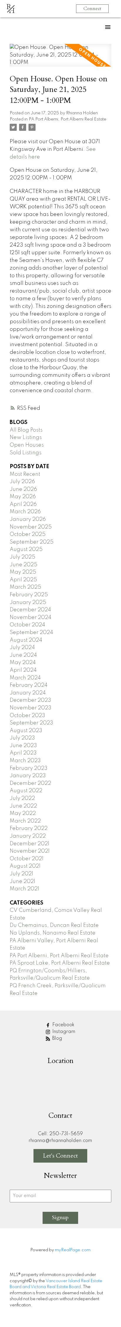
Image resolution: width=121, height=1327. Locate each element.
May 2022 (23, 813)
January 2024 (28, 693)
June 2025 (23, 564)
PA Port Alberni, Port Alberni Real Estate (67, 119)
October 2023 (27, 715)
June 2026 (23, 489)
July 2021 (21, 874)
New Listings (26, 437)
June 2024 (23, 655)
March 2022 (25, 821)
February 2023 (29, 768)
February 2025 (29, 595)
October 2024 (27, 625)
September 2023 (31, 723)
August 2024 (26, 640)
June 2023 (23, 745)
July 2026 (22, 481)
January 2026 (28, 519)
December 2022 (30, 783)
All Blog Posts (26, 430)
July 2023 (22, 738)
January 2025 (28, 602)
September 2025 (31, 542)
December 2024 (30, 610)
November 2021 (30, 851)
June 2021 (22, 881)
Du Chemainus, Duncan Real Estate (54, 925)
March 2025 (25, 587)
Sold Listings (25, 452)
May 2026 (23, 496)
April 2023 (23, 753)
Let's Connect (60, 1156)
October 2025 (28, 534)
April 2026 (23, 504)
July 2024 (22, 647)
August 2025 (26, 549)
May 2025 (23, 572)
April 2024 (23, 670)
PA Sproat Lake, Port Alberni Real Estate (60, 963)
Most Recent (25, 474)
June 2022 (23, 806)
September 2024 (31, 632)
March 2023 (25, 760)
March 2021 (24, 889)
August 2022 (26, 790)
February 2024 (29, 685)
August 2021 (25, 866)
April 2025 (23, 579)
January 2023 (28, 775)
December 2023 (30, 700)
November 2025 (31, 527)
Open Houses (27, 445)
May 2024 (23, 662)
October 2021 (26, 858)
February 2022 (29, 828)
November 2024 (30, 617)
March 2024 (25, 678)
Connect (92, 8)
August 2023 (26, 730)
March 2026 (25, 511)
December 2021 (29, 843)
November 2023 (30, 708)
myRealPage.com (72, 1250)
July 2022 (22, 798)
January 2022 (28, 836)
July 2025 (22, 557)
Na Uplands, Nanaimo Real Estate (52, 933)
